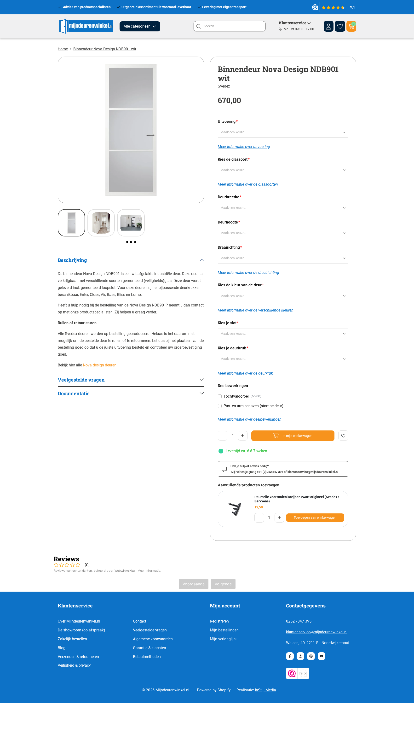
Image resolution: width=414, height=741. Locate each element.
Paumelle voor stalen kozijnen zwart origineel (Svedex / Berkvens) (296, 499)
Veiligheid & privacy (74, 665)
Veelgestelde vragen (150, 630)
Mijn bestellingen (224, 630)
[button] (127, 242)
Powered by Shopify (214, 690)
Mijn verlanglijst (223, 639)
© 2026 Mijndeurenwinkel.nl (165, 690)
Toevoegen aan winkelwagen (315, 517)
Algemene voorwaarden (153, 639)
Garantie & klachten (149, 648)
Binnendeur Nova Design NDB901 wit (104, 49)
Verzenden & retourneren (78, 656)
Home (63, 49)
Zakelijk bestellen (72, 639)
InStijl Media (265, 690)
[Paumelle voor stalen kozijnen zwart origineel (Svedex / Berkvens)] (234, 509)
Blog (61, 648)
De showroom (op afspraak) (81, 630)
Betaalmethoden (147, 656)
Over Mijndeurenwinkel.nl (79, 621)
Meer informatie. (149, 570)
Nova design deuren (99, 365)
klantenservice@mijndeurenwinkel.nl (316, 632)
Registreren (219, 621)
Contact (139, 621)
